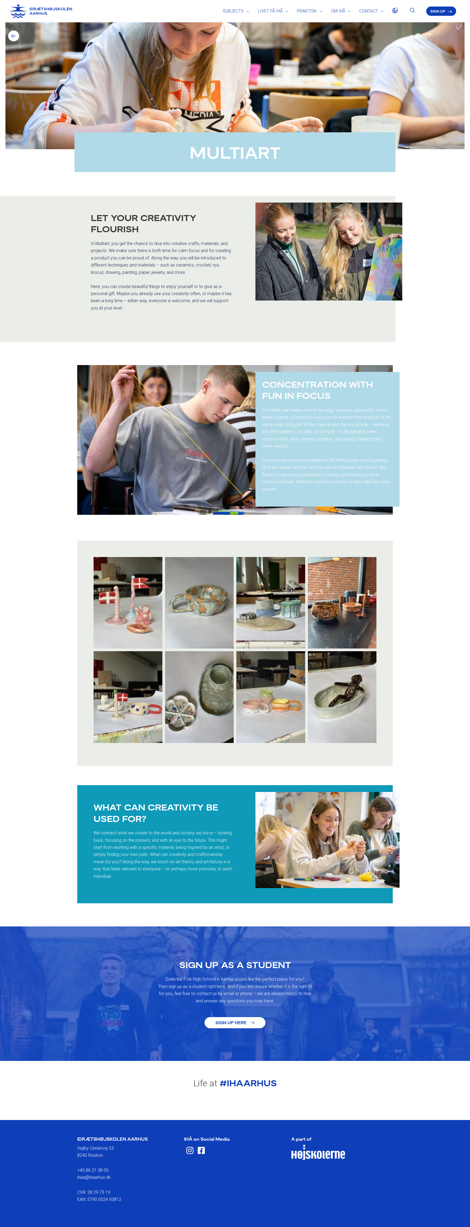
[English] (393, 11)
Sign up (437, 11)
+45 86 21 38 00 (93, 1170)
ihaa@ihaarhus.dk (94, 1177)
